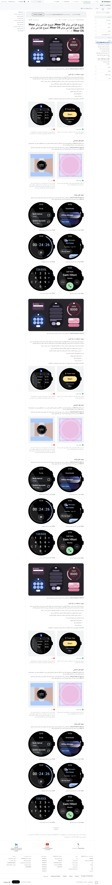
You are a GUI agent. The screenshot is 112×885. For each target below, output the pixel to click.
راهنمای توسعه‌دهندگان (27, 860)
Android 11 (44, 871)
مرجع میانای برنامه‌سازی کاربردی (25, 862)
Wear (101, 5)
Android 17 (44, 858)
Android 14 (44, 864)
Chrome (70, 876)
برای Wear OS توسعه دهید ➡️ (86, 8)
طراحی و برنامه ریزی (86, 1)
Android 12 (44, 868)
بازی (77, 858)
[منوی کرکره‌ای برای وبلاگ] (53, 1)
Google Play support (11, 862)
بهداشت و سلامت (75, 862)
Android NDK (28, 866)
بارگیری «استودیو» (27, 864)
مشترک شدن (15, 882)
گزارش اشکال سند (12, 860)
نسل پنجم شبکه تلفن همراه (73, 868)
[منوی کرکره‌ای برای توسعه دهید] (72, 1)
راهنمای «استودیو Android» (26, 858)
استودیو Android (12, 1)
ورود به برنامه (4, 1)
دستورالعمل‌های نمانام (79, 881)
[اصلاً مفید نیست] (29, 20)
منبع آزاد (91, 864)
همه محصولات (45, 876)
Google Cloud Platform (55, 876)
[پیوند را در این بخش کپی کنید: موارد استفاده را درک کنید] (67, 74)
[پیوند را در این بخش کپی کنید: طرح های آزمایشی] (72, 140)
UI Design (108, 5)
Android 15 (44, 862)
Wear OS (60, 860)
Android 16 (44, 860)
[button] (104, 20)
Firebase (65, 876)
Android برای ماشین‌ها (58, 864)
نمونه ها (97, 8)
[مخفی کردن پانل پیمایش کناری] (96, 882)
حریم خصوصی (75, 866)
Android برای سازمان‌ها (89, 860)
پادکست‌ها (91, 871)
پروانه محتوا (64, 834)
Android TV (59, 866)
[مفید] (31, 20)
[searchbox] (103, 12)
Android (91, 858)
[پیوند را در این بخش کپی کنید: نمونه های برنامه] (73, 195)
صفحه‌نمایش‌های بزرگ (58, 858)
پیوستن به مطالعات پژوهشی (10, 864)
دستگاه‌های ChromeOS (58, 862)
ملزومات (97, 1)
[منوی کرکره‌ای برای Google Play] (62, 1)
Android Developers (80, 19)
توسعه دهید (76, 1)
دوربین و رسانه (75, 864)
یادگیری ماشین (75, 860)
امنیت (92, 862)
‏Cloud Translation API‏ (57, 14)
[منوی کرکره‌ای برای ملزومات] (94, 1)
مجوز (86, 881)
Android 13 (44, 866)
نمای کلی (108, 8)
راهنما (103, 8)
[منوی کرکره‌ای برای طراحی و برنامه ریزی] (81, 1)
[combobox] (37, 1)
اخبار (92, 866)
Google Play (66, 1)
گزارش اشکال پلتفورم (11, 858)
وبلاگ (56, 1)
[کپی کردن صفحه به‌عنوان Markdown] (67, 31)
